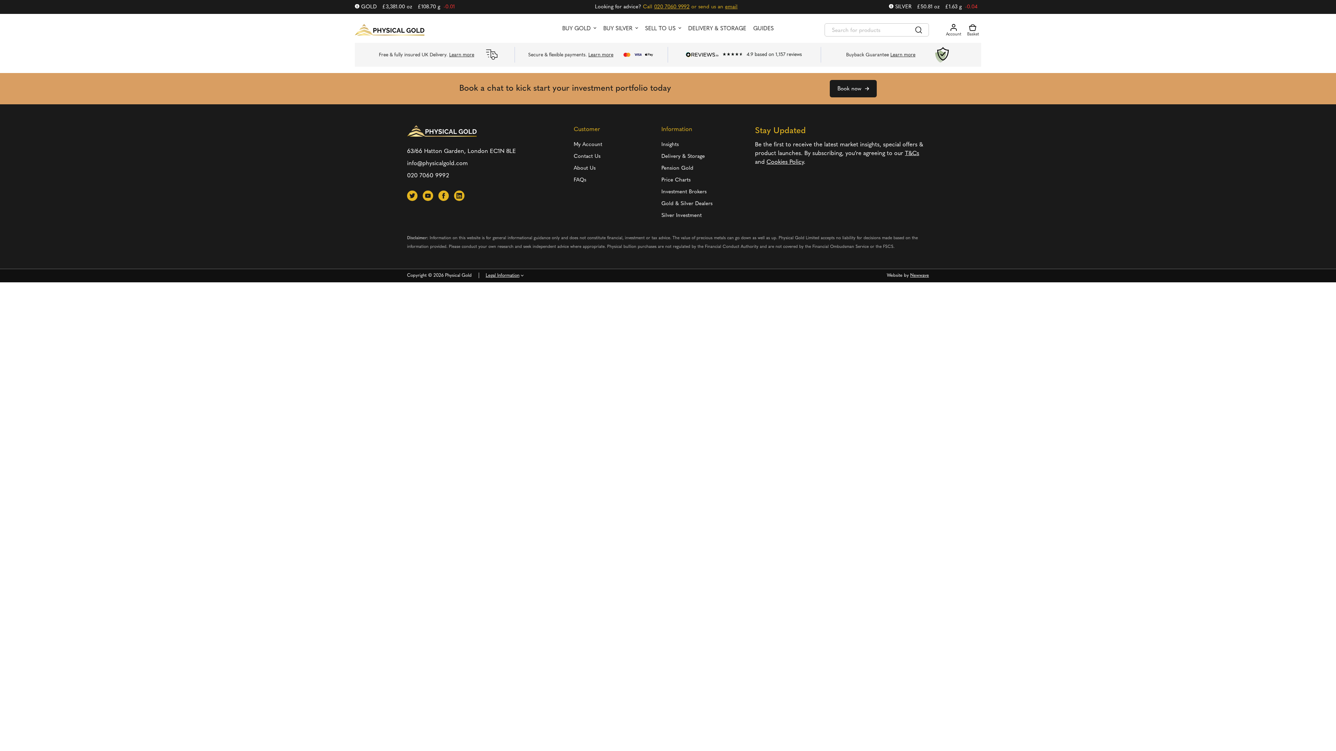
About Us (585, 168)
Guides (763, 29)
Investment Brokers (684, 192)
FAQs (580, 180)
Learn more (461, 55)
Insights (670, 144)
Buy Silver (618, 29)
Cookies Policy (785, 162)
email (731, 7)
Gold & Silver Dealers (687, 204)
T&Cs (912, 153)
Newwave (919, 275)
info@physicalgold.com (437, 164)
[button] (412, 196)
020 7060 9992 (672, 7)
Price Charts (676, 180)
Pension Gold (677, 168)
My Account (588, 144)
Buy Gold (576, 29)
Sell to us (660, 29)
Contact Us (587, 156)
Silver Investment (681, 215)
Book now (849, 89)
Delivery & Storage (717, 29)
